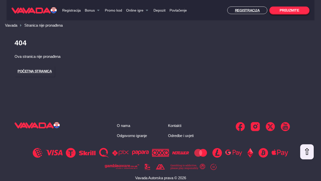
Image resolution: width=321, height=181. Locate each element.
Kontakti (174, 125)
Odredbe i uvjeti (181, 135)
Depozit (159, 10)
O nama (123, 125)
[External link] (122, 167)
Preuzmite (289, 10)
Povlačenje (178, 10)
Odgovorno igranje (132, 135)
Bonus (90, 10)
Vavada (11, 25)
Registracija (71, 10)
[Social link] (240, 126)
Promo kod (113, 10)
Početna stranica (35, 71)
